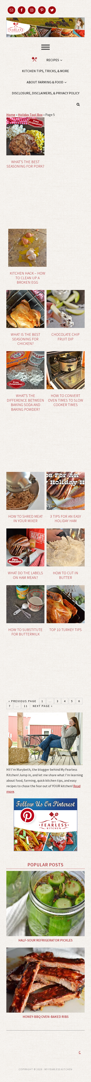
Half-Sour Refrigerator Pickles (45, 940)
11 (26, 706)
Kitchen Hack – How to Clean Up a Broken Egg (27, 278)
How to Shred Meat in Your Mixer (25, 518)
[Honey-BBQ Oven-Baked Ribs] (45, 980)
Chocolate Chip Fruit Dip (65, 336)
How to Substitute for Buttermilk (25, 632)
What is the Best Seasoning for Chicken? (25, 339)
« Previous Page (22, 701)
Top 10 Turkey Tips (65, 629)
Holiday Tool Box (30, 114)
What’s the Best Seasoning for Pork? (25, 164)
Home (10, 114)
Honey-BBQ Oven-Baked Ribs (46, 1016)
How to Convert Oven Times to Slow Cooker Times (65, 400)
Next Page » (43, 706)
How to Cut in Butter (65, 575)
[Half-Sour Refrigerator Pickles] (45, 903)
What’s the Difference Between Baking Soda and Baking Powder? (25, 402)
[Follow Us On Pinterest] (45, 854)
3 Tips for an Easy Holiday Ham (65, 518)
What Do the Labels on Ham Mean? (25, 575)
